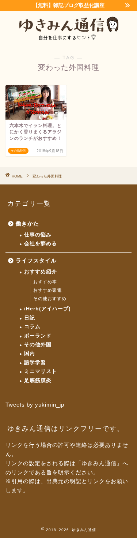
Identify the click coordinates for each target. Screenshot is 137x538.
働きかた (27, 223)
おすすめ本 (45, 281)
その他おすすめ (49, 298)
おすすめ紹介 (40, 271)
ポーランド (38, 336)
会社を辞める (40, 243)
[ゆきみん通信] (68, 39)
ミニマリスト (40, 371)
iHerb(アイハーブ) (47, 308)
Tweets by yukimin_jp (34, 404)
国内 (29, 353)
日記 (29, 318)
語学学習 (35, 362)
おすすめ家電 (47, 290)
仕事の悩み (38, 235)
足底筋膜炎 (38, 380)
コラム (32, 326)
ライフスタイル (36, 260)
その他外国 (38, 344)
